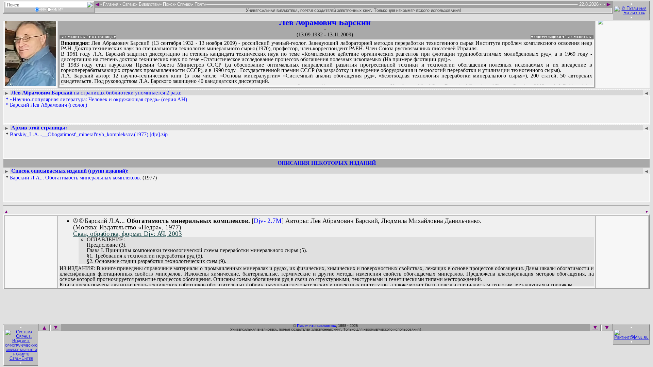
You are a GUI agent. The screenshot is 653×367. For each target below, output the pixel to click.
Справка (184, 4)
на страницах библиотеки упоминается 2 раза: (96, 92)
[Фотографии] (30, 84)
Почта (199, 4)
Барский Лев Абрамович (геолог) (48, 105)
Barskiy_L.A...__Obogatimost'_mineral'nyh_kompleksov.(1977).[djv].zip (89, 134)
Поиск (168, 4)
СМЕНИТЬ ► (582, 37)
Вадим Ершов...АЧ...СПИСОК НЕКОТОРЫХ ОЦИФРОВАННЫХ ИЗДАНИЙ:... (224, 86)
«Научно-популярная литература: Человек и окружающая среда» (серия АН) (98, 99)
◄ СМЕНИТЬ (71, 37)
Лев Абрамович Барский (325, 22)
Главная (111, 4)
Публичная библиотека (316, 326)
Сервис (128, 4)
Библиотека (148, 4)
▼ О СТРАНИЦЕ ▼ (102, 37)
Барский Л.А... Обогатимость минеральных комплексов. (75, 177)
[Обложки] (622, 84)
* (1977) (81, 177)
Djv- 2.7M (268, 220)
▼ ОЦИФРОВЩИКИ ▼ (548, 37)
